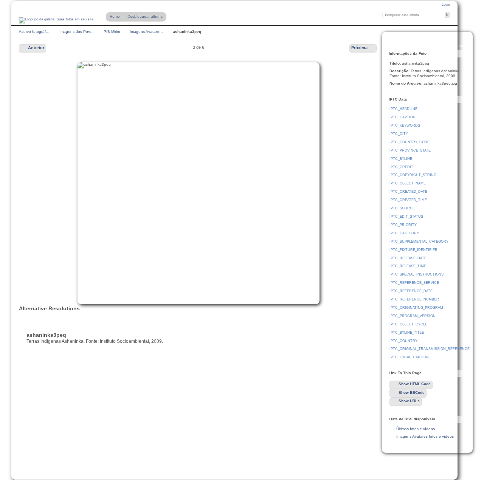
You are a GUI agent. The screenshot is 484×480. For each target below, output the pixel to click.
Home (115, 16)
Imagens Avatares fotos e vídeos (425, 436)
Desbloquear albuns (145, 16)
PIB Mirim (112, 31)
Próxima (359, 47)
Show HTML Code (415, 384)
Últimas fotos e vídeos (415, 429)
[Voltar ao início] (56, 20)
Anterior (36, 47)
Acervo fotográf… (34, 31)
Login (446, 4)
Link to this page (393, 40)
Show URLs (409, 401)
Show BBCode (412, 392)
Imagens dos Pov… (76, 31)
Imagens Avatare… (146, 31)
